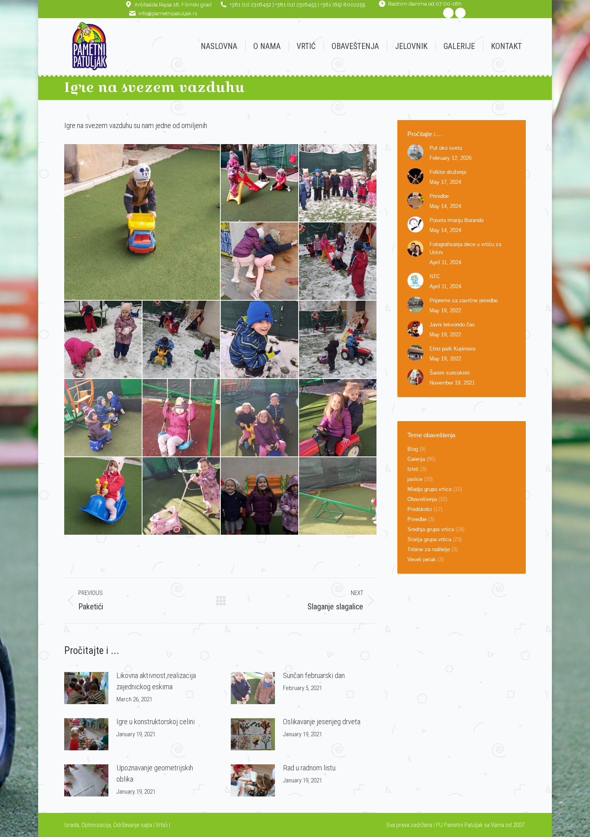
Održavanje (126, 825)
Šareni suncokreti (449, 373)
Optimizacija (96, 825)
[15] (181, 496)
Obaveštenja (422, 499)
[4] (260, 261)
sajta (146, 825)
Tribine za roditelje (428, 549)
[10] (103, 418)
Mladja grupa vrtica (429, 489)
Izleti (413, 469)
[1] (142, 222)
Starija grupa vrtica (429, 539)
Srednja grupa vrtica (430, 529)
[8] (260, 340)
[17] (338, 496)
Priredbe (439, 196)
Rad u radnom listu (309, 767)
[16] (260, 496)
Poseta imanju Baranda (456, 220)
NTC (434, 276)
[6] (103, 340)
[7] (181, 340)
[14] (103, 496)
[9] (338, 340)
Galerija (416, 459)
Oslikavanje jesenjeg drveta (321, 721)
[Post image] (86, 688)
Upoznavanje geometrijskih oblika (154, 773)
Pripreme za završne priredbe (463, 300)
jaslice (414, 479)
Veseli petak (421, 559)
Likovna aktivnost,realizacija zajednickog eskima (156, 681)
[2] (260, 183)
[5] (338, 261)
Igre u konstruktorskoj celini (155, 721)
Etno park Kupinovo (452, 349)
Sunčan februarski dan (314, 675)
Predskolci (419, 509)
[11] (181, 418)
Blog (412, 449)
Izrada (71, 825)
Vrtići (162, 825)
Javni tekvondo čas (452, 325)
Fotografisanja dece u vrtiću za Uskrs (465, 248)
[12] (260, 418)
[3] (338, 183)
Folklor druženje (447, 172)
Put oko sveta (445, 148)
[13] (338, 418)
